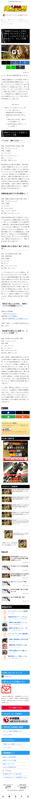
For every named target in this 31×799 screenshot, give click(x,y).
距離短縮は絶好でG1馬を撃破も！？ (15, 112)
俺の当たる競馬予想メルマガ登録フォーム (15, 318)
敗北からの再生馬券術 (9, 757)
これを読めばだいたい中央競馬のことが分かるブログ (16, 777)
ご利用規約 (8, 786)
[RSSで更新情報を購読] (23, 416)
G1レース (5, 408)
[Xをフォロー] (23, 412)
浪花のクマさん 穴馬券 (9, 760)
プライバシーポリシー (23, 786)
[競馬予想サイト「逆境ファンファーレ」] (15, 472)
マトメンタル (7, 747)
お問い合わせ (22, 784)
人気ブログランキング (9, 314)
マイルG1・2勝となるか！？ (13, 110)
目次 (13, 104)
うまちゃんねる (7, 735)
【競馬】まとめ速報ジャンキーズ (12, 744)
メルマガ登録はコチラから (15, 707)
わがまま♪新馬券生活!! (9, 767)
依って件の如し (7, 770)
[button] (20, 67)
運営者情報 (23, 787)
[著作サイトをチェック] (8, 412)
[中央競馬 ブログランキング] (6, 429)
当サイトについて (8, 784)
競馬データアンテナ (9, 764)
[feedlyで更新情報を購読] (8, 416)
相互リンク (8, 787)
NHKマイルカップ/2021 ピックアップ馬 (15, 108)
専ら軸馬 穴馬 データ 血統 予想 (12, 774)
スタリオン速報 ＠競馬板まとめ (12, 731)
